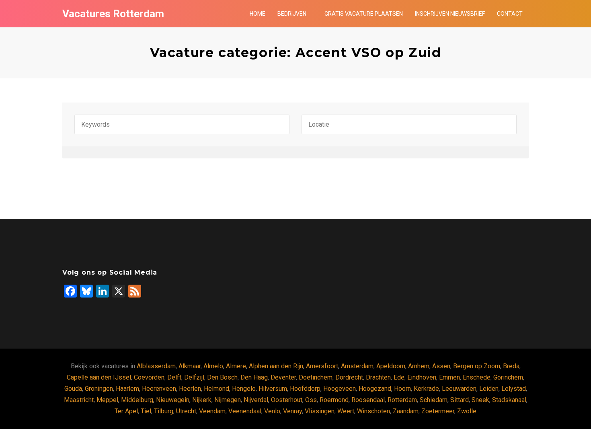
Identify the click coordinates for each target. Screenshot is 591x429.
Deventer (283, 377)
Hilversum (273, 388)
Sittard (459, 400)
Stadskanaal (509, 400)
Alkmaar (190, 366)
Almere (236, 366)
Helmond (216, 388)
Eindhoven (421, 377)
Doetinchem (315, 377)
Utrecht (186, 411)
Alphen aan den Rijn (276, 366)
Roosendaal (368, 400)
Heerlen (190, 388)
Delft (174, 377)
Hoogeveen (339, 388)
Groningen (99, 388)
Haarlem (127, 388)
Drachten (378, 377)
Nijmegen (227, 400)
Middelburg (137, 400)
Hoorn (402, 388)
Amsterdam (357, 366)
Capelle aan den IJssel (99, 377)
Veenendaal (244, 411)
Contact (510, 13)
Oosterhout (286, 400)
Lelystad (513, 388)
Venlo (272, 411)
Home (257, 13)
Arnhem (418, 366)
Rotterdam (402, 400)
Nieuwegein (172, 400)
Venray (292, 411)
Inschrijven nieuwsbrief (450, 13)
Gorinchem (508, 377)
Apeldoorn (390, 366)
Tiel (146, 411)
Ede (399, 377)
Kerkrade (426, 388)
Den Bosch (222, 377)
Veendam (212, 411)
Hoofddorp (305, 388)
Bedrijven (291, 13)
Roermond (334, 400)
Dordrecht (349, 377)
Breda (511, 366)
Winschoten (373, 411)
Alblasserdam (156, 366)
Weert (345, 411)
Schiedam (433, 400)
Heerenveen (159, 388)
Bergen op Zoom (476, 366)
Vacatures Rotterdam (113, 13)
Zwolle (466, 411)
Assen (441, 366)
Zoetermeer (437, 411)
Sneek (480, 400)
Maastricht (79, 400)
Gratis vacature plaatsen (363, 13)
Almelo (213, 366)
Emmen (449, 377)
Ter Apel (126, 411)
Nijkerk (201, 400)
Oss (311, 400)
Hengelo (244, 388)
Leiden (489, 388)
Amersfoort (322, 366)
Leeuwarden (459, 388)
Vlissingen (319, 411)
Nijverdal (256, 400)
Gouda (73, 388)
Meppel (107, 400)
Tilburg (163, 411)
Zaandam (406, 411)
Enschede (476, 377)
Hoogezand (375, 388)
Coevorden (149, 377)
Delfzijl (194, 377)
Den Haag (254, 377)
